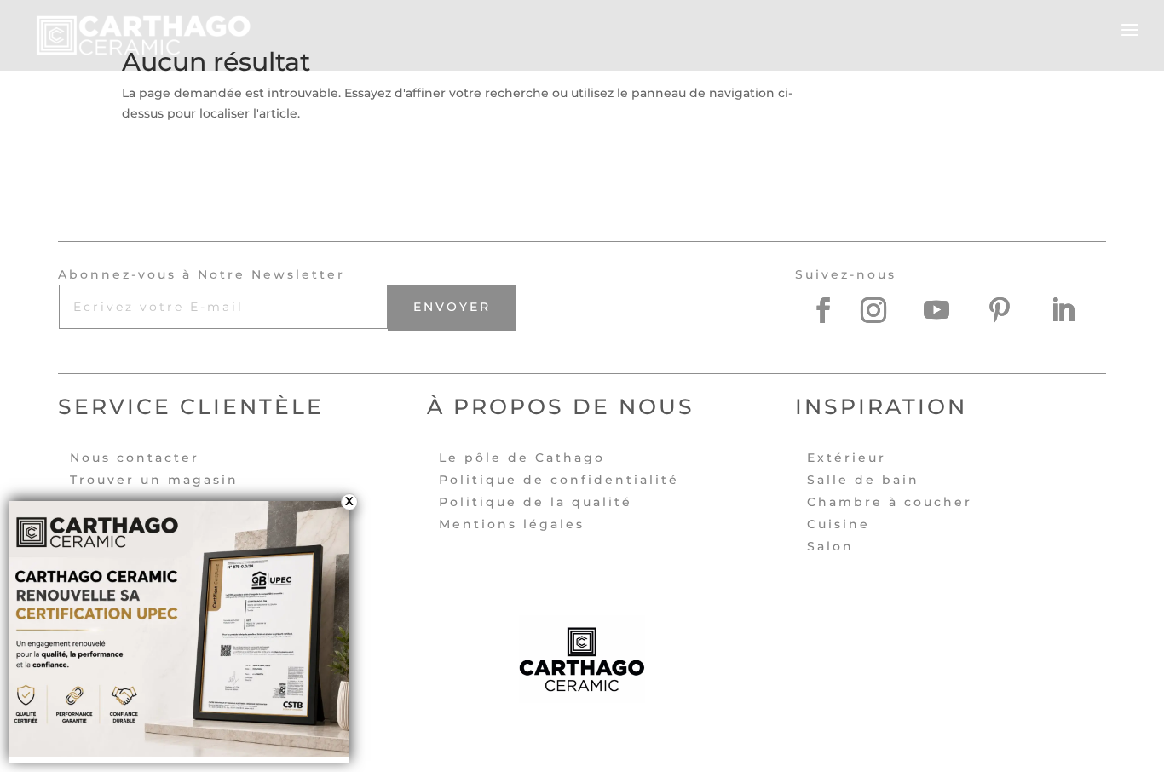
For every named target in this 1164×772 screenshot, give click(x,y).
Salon (830, 546)
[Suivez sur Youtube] (949, 310)
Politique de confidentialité (559, 479)
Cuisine (838, 524)
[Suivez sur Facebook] (823, 310)
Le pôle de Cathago (522, 457)
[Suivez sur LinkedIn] (1075, 310)
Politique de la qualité (535, 502)
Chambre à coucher (889, 502)
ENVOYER (452, 306)
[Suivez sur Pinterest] (1012, 310)
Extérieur (846, 457)
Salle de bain (863, 479)
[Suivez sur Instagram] (886, 310)
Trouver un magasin (154, 479)
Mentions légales (512, 524)
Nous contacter (134, 457)
